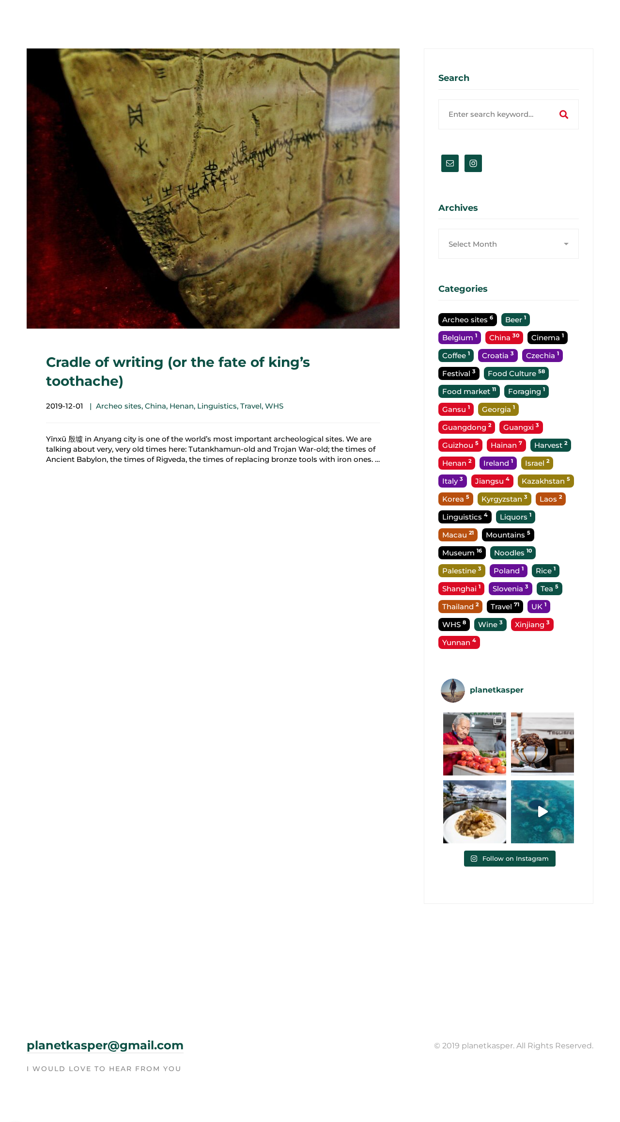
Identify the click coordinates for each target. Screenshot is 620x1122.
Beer (515, 319)
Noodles (513, 552)
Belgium (459, 337)
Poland (509, 570)
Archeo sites (118, 406)
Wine (490, 624)
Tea (549, 588)
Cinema (547, 337)
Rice (546, 570)
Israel (537, 463)
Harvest (550, 445)
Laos (551, 498)
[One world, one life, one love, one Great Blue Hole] (542, 811)
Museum (462, 552)
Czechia (542, 355)
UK (538, 606)
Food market (469, 391)
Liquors (515, 516)
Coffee (456, 355)
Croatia (498, 355)
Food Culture (516, 373)
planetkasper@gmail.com (105, 1045)
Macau (458, 534)
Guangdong (466, 427)
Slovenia (510, 588)
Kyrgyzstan (504, 498)
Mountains (508, 534)
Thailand (460, 606)
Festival (459, 373)
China (155, 406)
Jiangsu (492, 480)
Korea (455, 498)
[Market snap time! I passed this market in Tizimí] (474, 743)
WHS (274, 406)
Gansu (456, 409)
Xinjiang (532, 624)
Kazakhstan (546, 480)
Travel (251, 406)
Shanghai (461, 588)
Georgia (498, 409)
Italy (452, 480)
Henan (182, 406)
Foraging (526, 391)
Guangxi (521, 427)
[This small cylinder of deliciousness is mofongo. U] (474, 811)
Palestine (461, 570)
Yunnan (459, 642)
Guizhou (460, 445)
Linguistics (217, 406)
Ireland (498, 463)
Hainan (506, 445)
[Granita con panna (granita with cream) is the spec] (542, 743)
